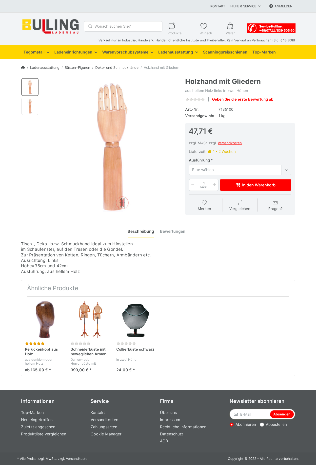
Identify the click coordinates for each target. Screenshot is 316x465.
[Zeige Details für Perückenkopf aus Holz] (44, 319)
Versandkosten (230, 143)
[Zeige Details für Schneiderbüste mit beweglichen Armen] (90, 319)
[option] (29, 87)
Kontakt (217, 6)
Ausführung (199, 160)
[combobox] (240, 170)
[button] (192, 185)
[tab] (141, 231)
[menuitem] (36, 52)
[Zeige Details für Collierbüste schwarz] (135, 319)
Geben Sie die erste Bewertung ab (242, 99)
